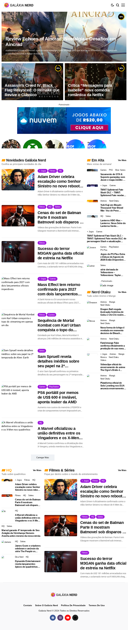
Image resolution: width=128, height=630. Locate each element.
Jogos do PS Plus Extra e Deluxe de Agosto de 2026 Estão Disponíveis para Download (112, 257)
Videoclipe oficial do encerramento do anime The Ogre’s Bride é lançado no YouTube (112, 367)
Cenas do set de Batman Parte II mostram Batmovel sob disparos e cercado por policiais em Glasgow (60, 217)
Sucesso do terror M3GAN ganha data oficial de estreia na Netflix (61, 253)
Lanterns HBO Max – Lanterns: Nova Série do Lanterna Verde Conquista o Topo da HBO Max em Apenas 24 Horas (113, 223)
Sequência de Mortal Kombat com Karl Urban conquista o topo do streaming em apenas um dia (60, 325)
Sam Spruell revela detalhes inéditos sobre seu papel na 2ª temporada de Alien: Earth (58, 361)
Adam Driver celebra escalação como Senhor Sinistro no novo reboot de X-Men (59, 181)
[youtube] (68, 618)
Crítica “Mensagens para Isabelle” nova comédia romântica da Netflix (90, 90)
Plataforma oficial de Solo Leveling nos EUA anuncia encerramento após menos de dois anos (112, 385)
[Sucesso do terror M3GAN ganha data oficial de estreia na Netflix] (18, 251)
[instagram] (60, 618)
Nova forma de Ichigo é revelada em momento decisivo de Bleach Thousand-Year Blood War (112, 330)
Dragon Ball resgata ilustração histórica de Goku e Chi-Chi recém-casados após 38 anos (112, 312)
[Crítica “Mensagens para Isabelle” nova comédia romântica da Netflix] (95, 81)
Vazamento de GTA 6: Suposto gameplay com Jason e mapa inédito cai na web (113, 177)
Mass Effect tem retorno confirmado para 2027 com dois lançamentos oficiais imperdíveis (59, 289)
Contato (27, 605)
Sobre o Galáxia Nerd (46, 605)
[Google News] (75, 618)
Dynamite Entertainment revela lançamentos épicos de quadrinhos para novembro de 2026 (27, 564)
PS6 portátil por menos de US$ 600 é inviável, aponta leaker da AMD (58, 397)
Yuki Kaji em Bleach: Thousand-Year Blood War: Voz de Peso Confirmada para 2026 (111, 208)
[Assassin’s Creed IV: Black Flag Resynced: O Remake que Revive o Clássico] (32, 81)
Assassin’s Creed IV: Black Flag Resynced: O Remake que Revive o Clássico (32, 90)
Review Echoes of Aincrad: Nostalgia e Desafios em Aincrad (60, 41)
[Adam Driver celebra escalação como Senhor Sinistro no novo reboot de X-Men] (18, 179)
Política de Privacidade (73, 605)
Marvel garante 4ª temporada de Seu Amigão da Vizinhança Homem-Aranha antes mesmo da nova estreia (21, 533)
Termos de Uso (97, 605)
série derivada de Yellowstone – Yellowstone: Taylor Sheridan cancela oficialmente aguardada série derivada (112, 272)
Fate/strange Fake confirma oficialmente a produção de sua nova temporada (112, 346)
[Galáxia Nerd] (18, 5)
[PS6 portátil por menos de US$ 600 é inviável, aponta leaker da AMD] (18, 395)
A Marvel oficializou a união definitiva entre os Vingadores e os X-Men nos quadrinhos (59, 433)
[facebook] (53, 618)
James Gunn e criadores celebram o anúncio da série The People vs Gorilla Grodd (27, 548)
